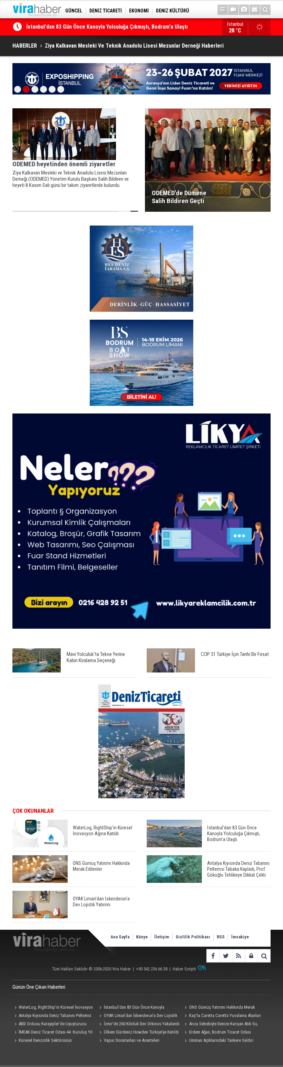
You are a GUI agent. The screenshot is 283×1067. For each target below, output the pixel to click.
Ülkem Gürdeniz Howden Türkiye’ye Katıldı (141, 1032)
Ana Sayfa (119, 936)
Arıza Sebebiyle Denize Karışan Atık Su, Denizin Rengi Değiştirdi (220, 1024)
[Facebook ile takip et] (212, 956)
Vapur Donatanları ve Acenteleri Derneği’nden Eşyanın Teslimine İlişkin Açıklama (131, 1041)
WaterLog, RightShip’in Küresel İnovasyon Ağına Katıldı (52, 1008)
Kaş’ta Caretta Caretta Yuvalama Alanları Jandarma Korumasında (222, 1016)
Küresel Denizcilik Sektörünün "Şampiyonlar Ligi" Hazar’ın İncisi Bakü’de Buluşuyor (49, 1041)
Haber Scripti (184, 968)
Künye (142, 936)
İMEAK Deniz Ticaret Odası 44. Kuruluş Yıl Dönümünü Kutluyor (52, 1032)
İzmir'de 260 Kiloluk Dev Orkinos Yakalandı (141, 1023)
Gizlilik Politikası (193, 936)
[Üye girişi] (251, 956)
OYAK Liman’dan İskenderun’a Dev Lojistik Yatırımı (137, 1016)
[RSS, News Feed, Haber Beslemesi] (238, 956)
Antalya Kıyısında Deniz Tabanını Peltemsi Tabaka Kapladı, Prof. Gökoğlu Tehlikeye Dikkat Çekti (51, 1016)
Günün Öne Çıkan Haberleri (38, 987)
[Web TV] (233, 9)
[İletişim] (255, 9)
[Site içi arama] (265, 9)
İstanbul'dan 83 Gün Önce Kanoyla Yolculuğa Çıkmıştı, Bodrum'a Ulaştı (107, 26)
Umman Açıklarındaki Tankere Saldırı (221, 1040)
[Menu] (222, 9)
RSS (221, 936)
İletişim (161, 936)
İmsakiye (240, 936)
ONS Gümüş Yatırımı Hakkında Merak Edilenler (219, 1008)
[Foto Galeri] (244, 9)
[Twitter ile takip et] (225, 956)
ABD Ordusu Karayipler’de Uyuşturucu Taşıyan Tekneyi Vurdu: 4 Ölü (49, 1024)
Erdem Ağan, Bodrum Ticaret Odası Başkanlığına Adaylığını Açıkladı (217, 1032)
